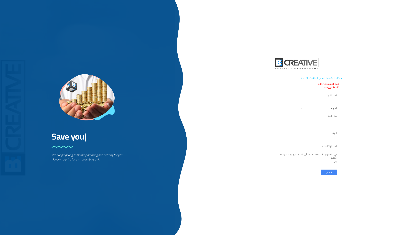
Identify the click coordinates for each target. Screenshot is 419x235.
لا (334, 162)
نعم (333, 158)
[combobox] (318, 108)
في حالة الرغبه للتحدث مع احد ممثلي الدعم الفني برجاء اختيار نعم (308, 159)
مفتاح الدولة (332, 116)
